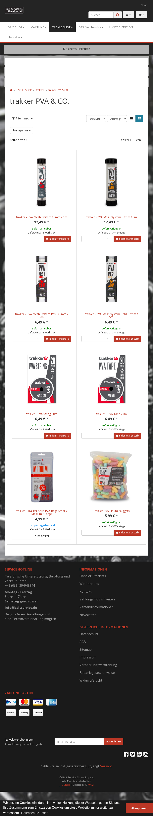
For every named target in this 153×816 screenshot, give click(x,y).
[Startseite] (11, 90)
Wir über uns (89, 583)
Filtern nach (23, 118)
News (144, 5)
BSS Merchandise (90, 27)
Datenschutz (88, 634)
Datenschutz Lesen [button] (34, 813)
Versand (106, 766)
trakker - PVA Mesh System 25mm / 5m (41, 217)
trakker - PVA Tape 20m (111, 414)
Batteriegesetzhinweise (97, 672)
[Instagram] (145, 754)
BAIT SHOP (15, 27)
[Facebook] (126, 754)
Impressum (87, 657)
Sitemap (85, 649)
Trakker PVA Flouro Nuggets (111, 511)
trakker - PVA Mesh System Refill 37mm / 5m (111, 315)
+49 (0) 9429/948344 (20, 585)
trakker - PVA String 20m (41, 414)
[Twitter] (132, 754)
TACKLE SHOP (61, 27)
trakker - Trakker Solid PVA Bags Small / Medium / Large (41, 512)
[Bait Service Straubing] (14, 10)
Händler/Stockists (92, 576)
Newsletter (87, 615)
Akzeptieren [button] (139, 808)
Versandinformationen (96, 607)
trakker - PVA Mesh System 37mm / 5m (111, 217)
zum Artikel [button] (41, 536)
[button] (132, 118)
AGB (82, 642)
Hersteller (14, 37)
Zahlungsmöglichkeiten (97, 599)
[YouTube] (139, 754)
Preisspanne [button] (21, 130)
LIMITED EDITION (121, 27)
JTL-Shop (65, 784)
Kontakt (85, 591)
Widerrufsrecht (90, 680)
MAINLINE (37, 27)
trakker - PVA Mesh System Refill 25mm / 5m (41, 315)
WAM (90, 784)
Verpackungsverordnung (98, 665)
